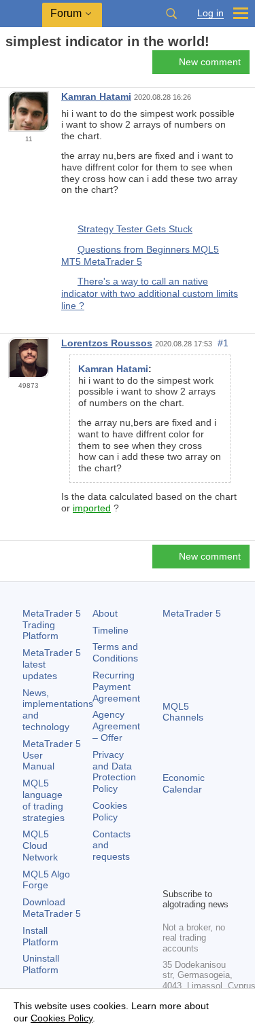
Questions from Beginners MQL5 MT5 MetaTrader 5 (140, 255)
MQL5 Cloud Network (40, 845)
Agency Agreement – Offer (116, 726)
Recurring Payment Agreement (116, 687)
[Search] (171, 13)
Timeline (110, 630)
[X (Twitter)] (214, 854)
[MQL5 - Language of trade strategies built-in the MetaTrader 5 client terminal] (21, 14)
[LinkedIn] (192, 875)
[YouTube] (171, 875)
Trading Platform (51, 625)
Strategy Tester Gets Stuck (135, 228)
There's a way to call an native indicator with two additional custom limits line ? (149, 293)
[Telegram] (192, 854)
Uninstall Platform (40, 964)
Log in (210, 13)
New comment (210, 61)
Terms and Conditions (115, 652)
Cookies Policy (109, 811)
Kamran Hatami (96, 96)
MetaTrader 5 (192, 613)
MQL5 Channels (183, 712)
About (105, 613)
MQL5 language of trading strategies (43, 800)
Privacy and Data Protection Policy (114, 771)
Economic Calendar (184, 783)
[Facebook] (171, 854)
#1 (223, 343)
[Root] (9, 65)
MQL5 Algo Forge (46, 880)
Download (51, 907)
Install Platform (40, 936)
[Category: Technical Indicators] (25, 65)
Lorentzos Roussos (106, 343)
